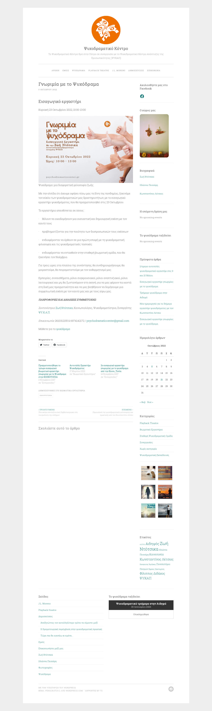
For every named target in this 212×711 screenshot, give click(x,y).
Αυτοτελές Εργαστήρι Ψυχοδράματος (80, 367)
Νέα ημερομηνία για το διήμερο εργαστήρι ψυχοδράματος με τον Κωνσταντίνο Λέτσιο (156, 308)
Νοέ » (150, 402)
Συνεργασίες (146, 442)
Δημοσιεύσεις (136, 70)
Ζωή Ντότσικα (64, 308)
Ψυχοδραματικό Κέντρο (106, 48)
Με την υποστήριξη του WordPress (57, 687)
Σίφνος (152, 569)
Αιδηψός (152, 544)
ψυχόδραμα (63, 329)
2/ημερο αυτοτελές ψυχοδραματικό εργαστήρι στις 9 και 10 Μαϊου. (156, 271)
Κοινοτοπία (156, 554)
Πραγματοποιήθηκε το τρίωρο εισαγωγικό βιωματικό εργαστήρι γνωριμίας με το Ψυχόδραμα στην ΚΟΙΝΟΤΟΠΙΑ (52, 371)
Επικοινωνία (153, 70)
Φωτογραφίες (45, 667)
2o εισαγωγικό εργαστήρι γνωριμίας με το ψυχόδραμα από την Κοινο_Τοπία (114, 368)
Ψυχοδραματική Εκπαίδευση (154, 455)
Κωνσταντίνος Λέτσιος (151, 193)
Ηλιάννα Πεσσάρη (149, 185)
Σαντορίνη (159, 569)
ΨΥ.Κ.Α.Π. (44, 312)
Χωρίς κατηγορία (148, 448)
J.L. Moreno (118, 70)
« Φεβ (143, 402)
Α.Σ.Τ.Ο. (142, 544)
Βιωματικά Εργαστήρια (72, 390)
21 (162, 379)
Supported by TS (94, 690)
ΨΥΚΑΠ (145, 578)
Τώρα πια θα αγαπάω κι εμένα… (57, 635)
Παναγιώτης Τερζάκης (148, 564)
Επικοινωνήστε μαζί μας (51, 648)
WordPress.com (74, 690)
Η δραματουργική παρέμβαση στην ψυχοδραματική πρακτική (71, 629)
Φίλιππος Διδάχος (152, 573)
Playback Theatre (149, 423)
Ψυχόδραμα (78, 70)
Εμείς (65, 70)
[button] (148, 473)
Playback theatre (98, 70)
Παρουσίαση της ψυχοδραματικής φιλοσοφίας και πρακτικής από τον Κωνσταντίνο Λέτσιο (112, 412)
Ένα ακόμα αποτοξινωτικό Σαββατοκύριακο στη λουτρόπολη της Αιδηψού (58, 412)
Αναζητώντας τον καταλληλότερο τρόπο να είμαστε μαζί (69, 622)
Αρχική (55, 70)
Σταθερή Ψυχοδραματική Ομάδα (156, 435)
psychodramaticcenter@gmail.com (108, 320)
